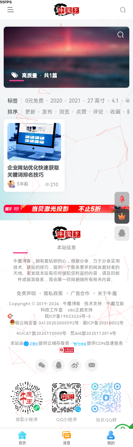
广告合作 (80, 293)
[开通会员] (122, 216)
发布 (47, 112)
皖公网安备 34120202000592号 (47, 323)
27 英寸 (96, 101)
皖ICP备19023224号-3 (68, 316)
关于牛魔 (107, 293)
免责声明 (26, 293)
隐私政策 (53, 293)
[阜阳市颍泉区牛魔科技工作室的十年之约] (66, 349)
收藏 (115, 112)
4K (128, 101)
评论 (98, 112)
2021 (75, 101)
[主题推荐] (122, 199)
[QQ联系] (122, 233)
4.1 (115, 101)
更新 (30, 112)
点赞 (81, 112)
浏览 (64, 112)
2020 (56, 101)
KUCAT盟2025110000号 (41, 333)
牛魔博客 (72, 303)
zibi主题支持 (80, 310)
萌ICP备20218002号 (103, 323)
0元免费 (34, 101)
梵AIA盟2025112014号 (93, 333)
